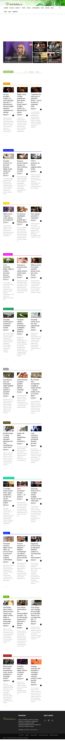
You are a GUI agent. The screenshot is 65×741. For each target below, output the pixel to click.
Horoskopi (17, 7)
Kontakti (27, 735)
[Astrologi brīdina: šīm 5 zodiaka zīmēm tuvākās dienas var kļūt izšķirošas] (36, 484)
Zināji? (9, 11)
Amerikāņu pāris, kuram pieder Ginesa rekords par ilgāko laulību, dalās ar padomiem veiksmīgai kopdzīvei (8, 615)
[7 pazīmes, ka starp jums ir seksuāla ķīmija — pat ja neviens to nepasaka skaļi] (36, 89)
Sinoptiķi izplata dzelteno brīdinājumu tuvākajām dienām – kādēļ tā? (21, 326)
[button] (60, 8)
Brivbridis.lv (6, 114)
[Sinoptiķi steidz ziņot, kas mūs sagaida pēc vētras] (36, 315)
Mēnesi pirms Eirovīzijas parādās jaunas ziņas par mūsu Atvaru (36, 270)
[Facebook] (45, 720)
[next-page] (7, 135)
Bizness (52, 7)
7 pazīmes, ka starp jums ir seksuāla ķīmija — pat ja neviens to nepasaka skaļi (36, 100)
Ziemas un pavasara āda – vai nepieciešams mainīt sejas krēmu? (22, 270)
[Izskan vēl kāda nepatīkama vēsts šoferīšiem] (22, 428)
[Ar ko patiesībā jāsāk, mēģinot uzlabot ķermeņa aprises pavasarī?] (8, 260)
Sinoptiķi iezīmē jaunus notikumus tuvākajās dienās (8, 324)
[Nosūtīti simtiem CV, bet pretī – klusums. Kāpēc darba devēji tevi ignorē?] (8, 156)
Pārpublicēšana (33, 735)
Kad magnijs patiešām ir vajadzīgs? (35, 216)
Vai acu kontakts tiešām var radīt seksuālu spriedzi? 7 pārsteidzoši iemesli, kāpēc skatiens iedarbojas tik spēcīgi (8, 103)
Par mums (21, 735)
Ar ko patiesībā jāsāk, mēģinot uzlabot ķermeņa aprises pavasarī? (8, 271)
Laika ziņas (12, 7)
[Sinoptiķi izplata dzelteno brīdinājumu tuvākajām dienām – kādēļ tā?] (22, 315)
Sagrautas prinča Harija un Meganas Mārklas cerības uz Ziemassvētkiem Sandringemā (36, 551)
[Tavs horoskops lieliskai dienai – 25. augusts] (22, 484)
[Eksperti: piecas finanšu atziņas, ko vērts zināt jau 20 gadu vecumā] (22, 156)
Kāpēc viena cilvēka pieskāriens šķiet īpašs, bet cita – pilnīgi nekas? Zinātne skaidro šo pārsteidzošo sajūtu (22, 103)
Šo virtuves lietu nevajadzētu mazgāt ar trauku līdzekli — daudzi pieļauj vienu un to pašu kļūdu (36, 388)
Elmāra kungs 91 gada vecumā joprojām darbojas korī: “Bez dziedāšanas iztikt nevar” (8, 440)
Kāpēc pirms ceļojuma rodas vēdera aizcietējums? (8, 217)
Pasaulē (5, 11)
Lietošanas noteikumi (43, 735)
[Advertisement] (32, 29)
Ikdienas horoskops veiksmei (53, 57)
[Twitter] (52, 720)
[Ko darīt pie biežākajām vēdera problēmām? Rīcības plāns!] (22, 209)
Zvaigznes (29, 7)
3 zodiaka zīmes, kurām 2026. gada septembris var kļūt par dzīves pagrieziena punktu (8, 496)
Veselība (23, 7)
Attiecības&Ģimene (35, 7)
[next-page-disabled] (7, 78)
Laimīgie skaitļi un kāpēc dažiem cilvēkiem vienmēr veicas (22, 671)
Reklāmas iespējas (54, 735)
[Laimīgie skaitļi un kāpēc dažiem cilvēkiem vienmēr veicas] (22, 661)
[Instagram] (48, 720)
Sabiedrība (6, 7)
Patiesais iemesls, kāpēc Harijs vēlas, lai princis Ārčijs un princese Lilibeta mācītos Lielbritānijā (8, 552)
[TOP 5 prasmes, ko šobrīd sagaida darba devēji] (36, 156)
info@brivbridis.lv (33, 729)
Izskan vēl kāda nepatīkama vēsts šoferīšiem (21, 437)
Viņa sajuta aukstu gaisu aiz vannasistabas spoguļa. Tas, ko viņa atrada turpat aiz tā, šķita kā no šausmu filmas (22, 616)
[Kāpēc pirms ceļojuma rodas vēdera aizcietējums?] (17, 52)
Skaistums (47, 7)
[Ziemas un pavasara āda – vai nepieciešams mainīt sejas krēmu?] (22, 260)
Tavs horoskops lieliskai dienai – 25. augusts (21, 493)
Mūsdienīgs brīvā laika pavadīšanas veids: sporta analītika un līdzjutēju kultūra (8, 672)
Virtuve (42, 7)
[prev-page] (4, 78)
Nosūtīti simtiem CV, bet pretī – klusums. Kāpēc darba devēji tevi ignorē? (7, 167)
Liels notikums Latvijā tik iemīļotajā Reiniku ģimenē (34, 438)
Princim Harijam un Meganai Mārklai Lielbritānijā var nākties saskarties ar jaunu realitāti (22, 551)
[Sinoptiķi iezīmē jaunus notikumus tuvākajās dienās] (8, 315)
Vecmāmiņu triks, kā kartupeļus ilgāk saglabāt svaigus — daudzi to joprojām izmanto (8, 387)
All (25, 71)
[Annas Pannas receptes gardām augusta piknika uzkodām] (22, 375)
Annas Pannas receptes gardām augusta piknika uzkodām (22, 385)
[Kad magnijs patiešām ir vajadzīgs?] (36, 209)
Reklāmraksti (15, 11)
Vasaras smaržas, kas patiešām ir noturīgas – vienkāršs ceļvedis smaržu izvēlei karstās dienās (36, 674)
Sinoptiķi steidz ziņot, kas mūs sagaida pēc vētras (35, 324)
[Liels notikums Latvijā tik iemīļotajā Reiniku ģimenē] (36, 428)
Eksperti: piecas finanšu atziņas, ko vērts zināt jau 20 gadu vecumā (22, 166)
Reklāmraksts (6, 680)
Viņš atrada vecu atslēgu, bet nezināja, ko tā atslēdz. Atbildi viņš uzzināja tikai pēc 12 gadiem (36, 614)
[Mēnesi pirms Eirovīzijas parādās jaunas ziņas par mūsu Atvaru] (36, 260)
